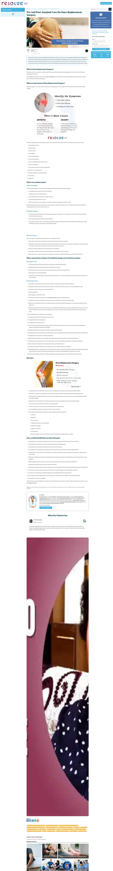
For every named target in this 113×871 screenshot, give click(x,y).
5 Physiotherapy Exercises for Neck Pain (52, 825)
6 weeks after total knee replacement (51, 827)
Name (93, 39)
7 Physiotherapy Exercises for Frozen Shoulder (65, 827)
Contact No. (95, 43)
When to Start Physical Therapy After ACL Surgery (50, 856)
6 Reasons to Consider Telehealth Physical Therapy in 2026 (36, 827)
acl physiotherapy (76, 827)
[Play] (58, 676)
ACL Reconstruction (84, 827)
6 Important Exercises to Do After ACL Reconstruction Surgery (69, 825)
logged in (34, 839)
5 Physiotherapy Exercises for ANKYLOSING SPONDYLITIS (36, 825)
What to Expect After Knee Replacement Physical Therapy (73, 856)
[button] (23, 9)
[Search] (110, 9)
